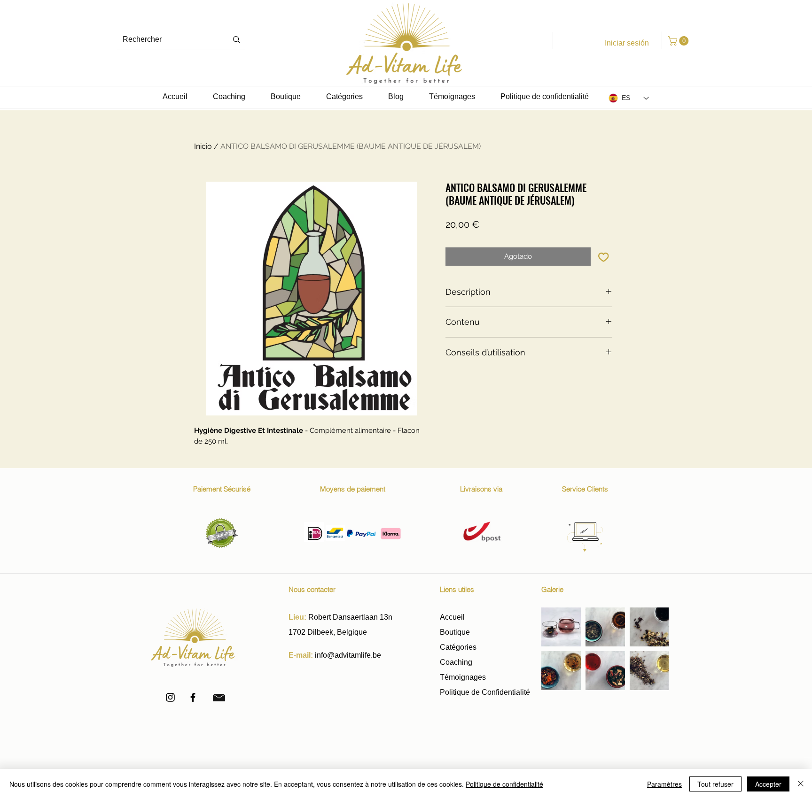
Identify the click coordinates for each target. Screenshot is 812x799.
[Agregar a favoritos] (603, 256)
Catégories (458, 647)
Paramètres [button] (664, 784)
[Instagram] (170, 697)
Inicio (203, 146)
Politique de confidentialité (504, 784)
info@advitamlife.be (348, 655)
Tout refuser (715, 784)
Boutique (456, 632)
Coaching (456, 662)
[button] (679, 41)
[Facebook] (193, 697)
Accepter (768, 784)
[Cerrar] (800, 783)
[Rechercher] (236, 40)
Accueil (452, 617)
